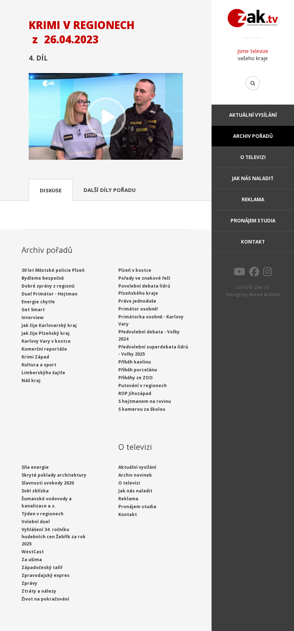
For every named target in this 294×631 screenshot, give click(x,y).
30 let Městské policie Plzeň (53, 270)
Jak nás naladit (253, 178)
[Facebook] (254, 273)
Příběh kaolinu (134, 362)
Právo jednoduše (137, 301)
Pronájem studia (253, 220)
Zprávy (29, 583)
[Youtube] (239, 273)
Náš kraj (31, 380)
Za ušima (32, 560)
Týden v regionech (42, 514)
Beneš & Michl (264, 294)
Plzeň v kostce (134, 270)
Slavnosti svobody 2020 (48, 483)
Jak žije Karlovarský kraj (49, 325)
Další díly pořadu (110, 189)
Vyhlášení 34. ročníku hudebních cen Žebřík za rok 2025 (54, 536)
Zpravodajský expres (46, 575)
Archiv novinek (135, 475)
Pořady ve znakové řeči (144, 278)
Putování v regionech (142, 385)
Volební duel (36, 522)
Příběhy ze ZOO (135, 378)
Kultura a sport (39, 365)
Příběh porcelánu (137, 370)
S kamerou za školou (141, 409)
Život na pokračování (45, 599)
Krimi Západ (35, 357)
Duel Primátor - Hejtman (49, 294)
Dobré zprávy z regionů (48, 286)
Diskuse (51, 190)
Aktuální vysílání (253, 115)
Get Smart (33, 310)
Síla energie (35, 467)
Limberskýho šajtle (43, 373)
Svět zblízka (35, 491)
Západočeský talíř (42, 567)
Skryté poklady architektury (54, 475)
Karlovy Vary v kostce (46, 341)
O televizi (253, 157)
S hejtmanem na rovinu (144, 401)
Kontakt (253, 242)
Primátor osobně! (138, 309)
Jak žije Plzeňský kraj (46, 333)
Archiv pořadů (253, 136)
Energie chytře (38, 302)
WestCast (33, 552)
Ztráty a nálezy (39, 591)
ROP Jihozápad (134, 393)
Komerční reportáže (44, 349)
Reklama (253, 199)
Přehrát (106, 117)
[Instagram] (268, 273)
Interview (32, 317)
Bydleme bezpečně (43, 278)
